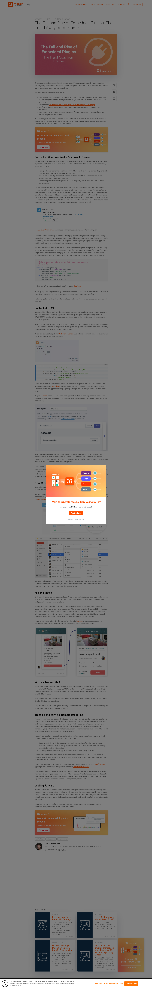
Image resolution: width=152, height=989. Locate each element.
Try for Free (76, 513)
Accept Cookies (131, 983)
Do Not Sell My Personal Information (109, 983)
